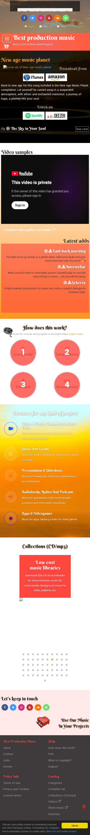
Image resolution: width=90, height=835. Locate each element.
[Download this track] (50, 251)
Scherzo (79, 282)
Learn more (76, 334)
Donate (7, 767)
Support (53, 767)
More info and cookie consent (61, 831)
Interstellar (76, 266)
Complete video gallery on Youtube (28, 230)
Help (62, 26)
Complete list (56, 789)
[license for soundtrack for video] (10, 429)
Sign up (47, 26)
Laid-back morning (69, 250)
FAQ (51, 754)
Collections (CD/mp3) (62, 796)
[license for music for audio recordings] (10, 498)
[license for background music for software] (10, 519)
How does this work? (62, 748)
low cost (82, 129)
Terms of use (11, 783)
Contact (8, 754)
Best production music (44, 40)
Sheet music (56, 808)
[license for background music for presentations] (10, 476)
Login (31, 26)
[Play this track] (46, 251)
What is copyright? (60, 760)
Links (6, 760)
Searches (54, 814)
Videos (53, 802)
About (7, 748)
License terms (12, 796)
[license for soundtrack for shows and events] (10, 455)
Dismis (75, 825)
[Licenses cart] (6, 46)
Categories (55, 783)
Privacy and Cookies (16, 789)
